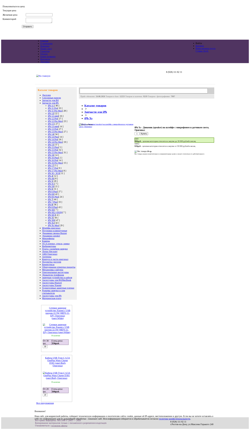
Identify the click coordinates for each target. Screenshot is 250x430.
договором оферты (59, 426)
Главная (44, 41)
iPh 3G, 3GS (54, 173)
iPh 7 (50, 199)
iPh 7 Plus (52, 202)
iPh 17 (51, 165)
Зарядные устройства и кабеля (57, 277)
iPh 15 (51, 144)
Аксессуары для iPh (51, 296)
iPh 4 (50, 176)
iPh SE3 (51, 215)
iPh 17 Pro (53, 168)
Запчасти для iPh (50, 103)
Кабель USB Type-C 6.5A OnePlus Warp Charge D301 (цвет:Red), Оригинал (57, 362)
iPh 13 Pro (53, 129)
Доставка (44, 61)
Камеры (46, 241)
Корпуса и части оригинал (55, 259)
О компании (46, 43)
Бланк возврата (47, 56)
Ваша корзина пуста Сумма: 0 (205, 49)
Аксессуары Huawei (52, 283)
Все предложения (45, 403)
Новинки (44, 46)
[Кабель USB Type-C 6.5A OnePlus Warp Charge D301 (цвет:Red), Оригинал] (56, 378)
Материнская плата (51, 298)
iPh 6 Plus (52, 191)
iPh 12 (51, 113)
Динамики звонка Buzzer (54, 233)
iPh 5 (50, 181)
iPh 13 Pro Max (55, 131)
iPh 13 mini (53, 126)
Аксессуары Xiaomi (51, 285)
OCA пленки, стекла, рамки (56, 243)
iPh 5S (51, 186)
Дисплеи (46, 95)
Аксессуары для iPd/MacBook (56, 280)
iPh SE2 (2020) (55, 212)
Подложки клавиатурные (54, 230)
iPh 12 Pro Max (55, 121)
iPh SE (51, 210)
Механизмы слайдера (52, 269)
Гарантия (44, 51)
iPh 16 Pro (53, 160)
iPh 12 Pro (53, 118)
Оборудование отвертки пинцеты (58, 267)
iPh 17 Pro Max (55, 170)
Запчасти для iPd (50, 100)
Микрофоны (48, 238)
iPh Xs (51, 223)
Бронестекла (48, 264)
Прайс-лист (46, 48)
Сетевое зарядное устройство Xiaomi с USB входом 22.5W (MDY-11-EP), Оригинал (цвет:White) (57, 313)
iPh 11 (51, 105)
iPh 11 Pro (52, 108)
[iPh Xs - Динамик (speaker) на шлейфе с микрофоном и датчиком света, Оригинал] (106, 126)
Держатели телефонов (53, 275)
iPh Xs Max (53, 225)
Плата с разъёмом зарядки (55, 249)
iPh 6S (51, 194)
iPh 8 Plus (52, 207)
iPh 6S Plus (53, 197)
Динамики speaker (51, 236)
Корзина (200, 46)
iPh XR (51, 220)
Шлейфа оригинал (51, 228)
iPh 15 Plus (53, 147)
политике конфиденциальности (174, 419)
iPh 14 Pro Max (55, 142)
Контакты (45, 59)
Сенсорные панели (51, 98)
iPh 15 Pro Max (55, 152)
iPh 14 (51, 134)
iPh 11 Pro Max (55, 111)
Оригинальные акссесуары (55, 272)
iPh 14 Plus (53, 137)
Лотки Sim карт (49, 251)
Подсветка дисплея (51, 262)
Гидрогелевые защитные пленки (58, 288)
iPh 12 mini (53, 116)
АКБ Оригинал (49, 254)
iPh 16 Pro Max (55, 163)
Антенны (46, 256)
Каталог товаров (95, 105)
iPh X (50, 217)
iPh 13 (51, 124)
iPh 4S (51, 178)
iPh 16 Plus (53, 157)
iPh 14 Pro (53, 139)
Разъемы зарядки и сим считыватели (53, 291)
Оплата (44, 54)
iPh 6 (50, 189)
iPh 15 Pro (53, 150)
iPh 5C (51, 184)
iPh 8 (50, 204)
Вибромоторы (49, 246)
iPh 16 (51, 155)
